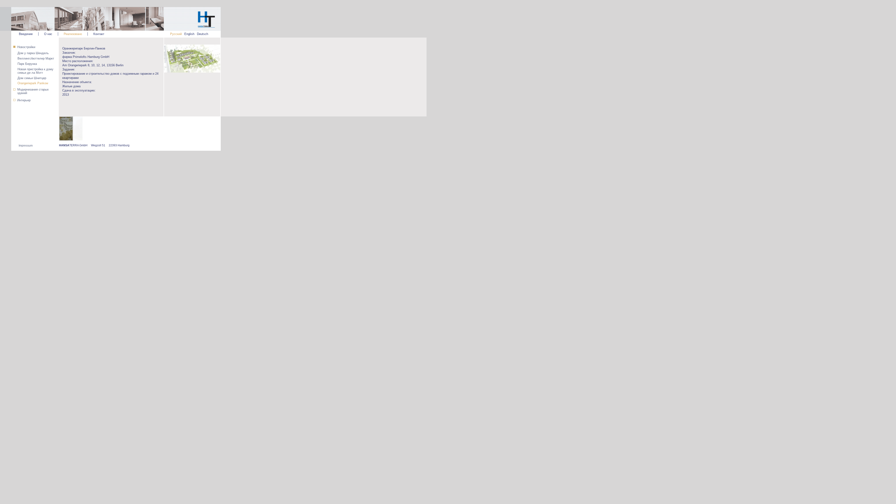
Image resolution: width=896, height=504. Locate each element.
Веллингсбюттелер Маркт (36, 58)
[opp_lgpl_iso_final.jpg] (192, 76)
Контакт (98, 34)
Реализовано (73, 34)
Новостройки (26, 47)
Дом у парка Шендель (33, 53)
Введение (26, 34)
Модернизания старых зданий (33, 91)
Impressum (26, 145)
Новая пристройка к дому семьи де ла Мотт (35, 70)
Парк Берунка (27, 64)
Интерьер (24, 100)
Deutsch (202, 34)
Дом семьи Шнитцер (32, 78)
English (189, 34)
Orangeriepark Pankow (33, 83)
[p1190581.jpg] (72, 128)
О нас (48, 34)
